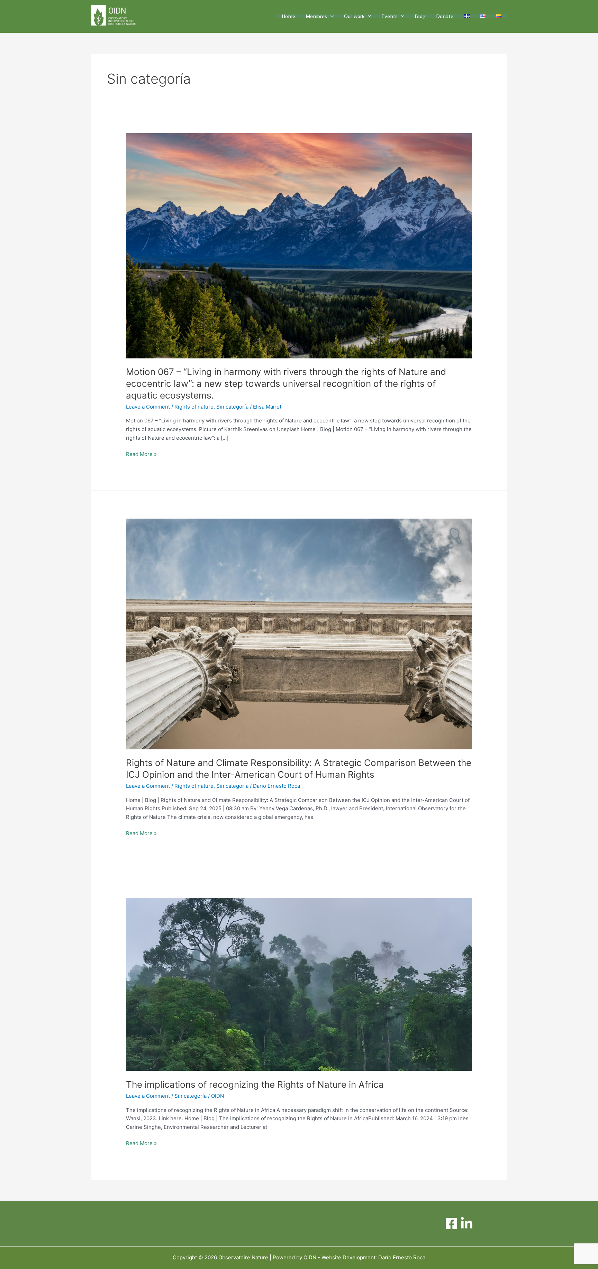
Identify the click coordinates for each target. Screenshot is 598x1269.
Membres (316, 16)
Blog (420, 16)
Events (389, 16)
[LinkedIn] (467, 1223)
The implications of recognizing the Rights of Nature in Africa (255, 1084)
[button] (330, 16)
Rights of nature (194, 406)
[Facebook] (451, 1223)
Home (288, 16)
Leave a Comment (148, 406)
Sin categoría (232, 406)
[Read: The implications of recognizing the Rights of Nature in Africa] (299, 983)
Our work (354, 16)
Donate (444, 16)
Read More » (141, 453)
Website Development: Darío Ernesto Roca (373, 1257)
